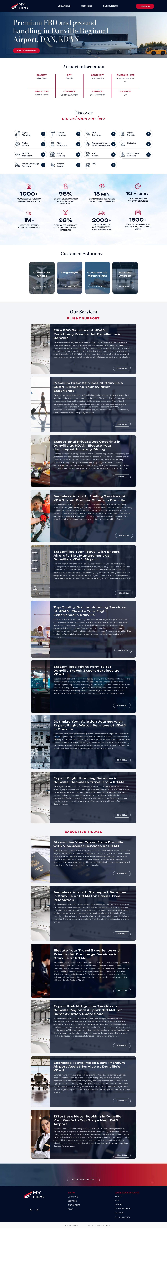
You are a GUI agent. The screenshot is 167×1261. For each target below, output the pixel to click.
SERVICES (72, 1201)
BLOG (70, 1209)
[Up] (43, 134)
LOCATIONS (73, 1197)
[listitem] (31, 133)
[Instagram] (37, 1209)
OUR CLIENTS (74, 1205)
